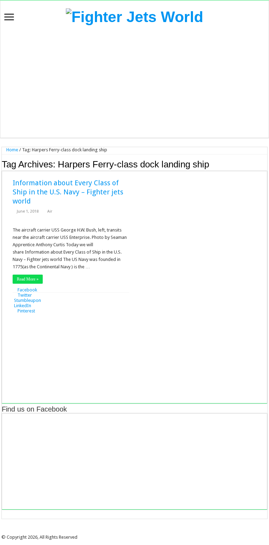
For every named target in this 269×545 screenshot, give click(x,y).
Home (11, 149)
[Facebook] (127, 531)
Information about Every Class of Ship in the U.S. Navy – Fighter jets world (68, 192)
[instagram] (147, 531)
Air (49, 211)
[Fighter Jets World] (134, 15)
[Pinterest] (137, 531)
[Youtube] (142, 531)
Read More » (28, 279)
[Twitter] (132, 531)
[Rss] (122, 531)
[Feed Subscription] (265, 164)
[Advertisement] (134, 82)
